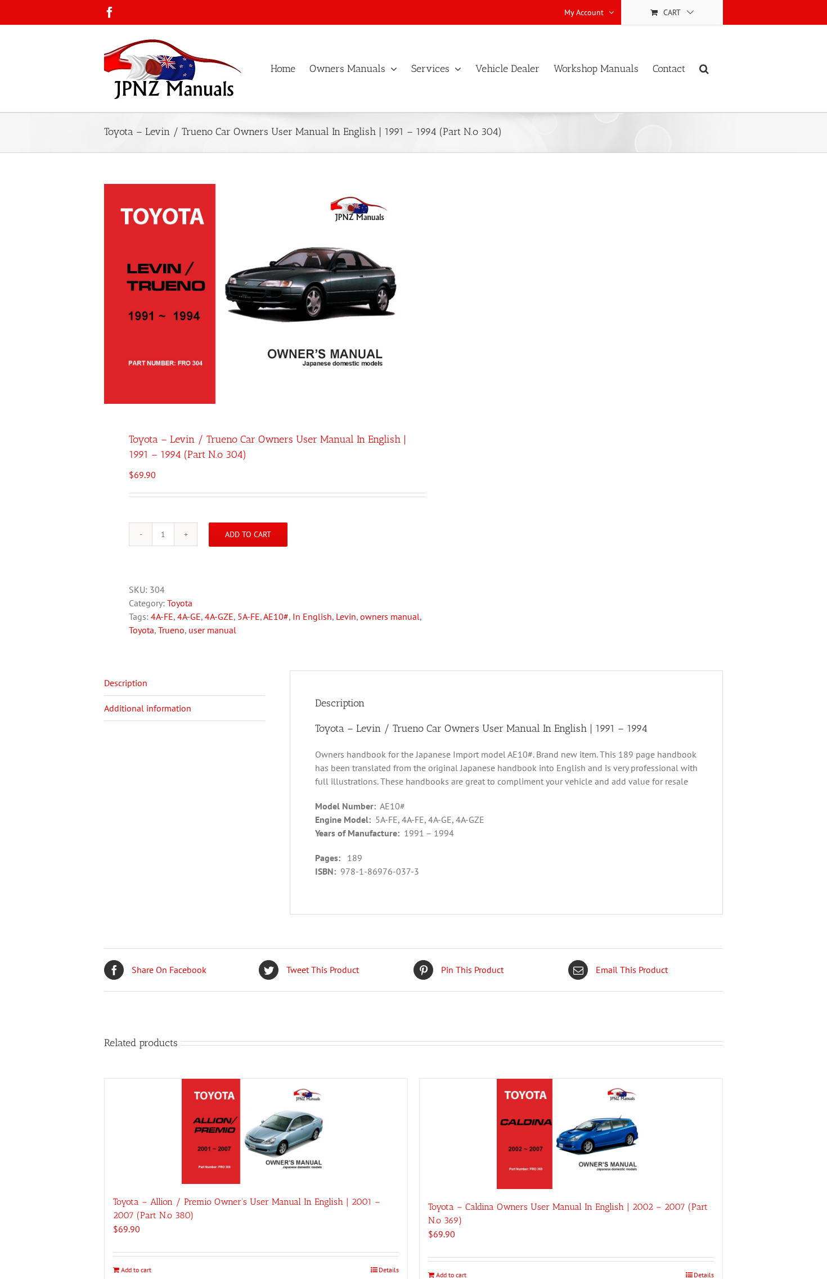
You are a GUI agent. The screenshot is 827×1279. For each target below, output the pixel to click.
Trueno (171, 630)
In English (312, 616)
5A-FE (248, 616)
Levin (346, 616)
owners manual (390, 616)
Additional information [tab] (147, 708)
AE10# (276, 616)
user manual (212, 630)
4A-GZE (219, 616)
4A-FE (162, 616)
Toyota (179, 603)
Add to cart (248, 534)
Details (389, 1270)
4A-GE (189, 616)
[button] (704, 68)
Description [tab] (125, 682)
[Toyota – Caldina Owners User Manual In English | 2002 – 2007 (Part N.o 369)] (571, 1134)
